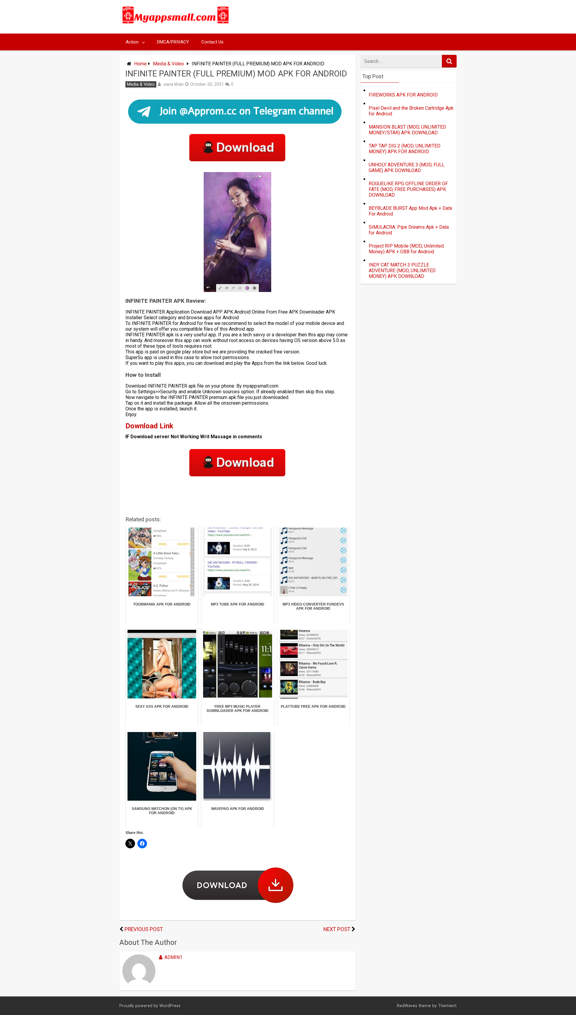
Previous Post (143, 929)
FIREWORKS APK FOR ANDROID (403, 95)
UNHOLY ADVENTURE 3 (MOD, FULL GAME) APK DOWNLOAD (407, 167)
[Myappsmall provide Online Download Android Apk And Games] (175, 24)
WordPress (170, 1005)
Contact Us (212, 42)
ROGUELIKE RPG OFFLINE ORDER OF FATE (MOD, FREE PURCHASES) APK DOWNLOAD (408, 189)
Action (132, 42)
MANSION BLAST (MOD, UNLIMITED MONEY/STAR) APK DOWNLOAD (407, 129)
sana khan (174, 84)
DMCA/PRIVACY (173, 42)
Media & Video (168, 64)
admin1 (173, 957)
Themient (447, 1005)
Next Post (336, 929)
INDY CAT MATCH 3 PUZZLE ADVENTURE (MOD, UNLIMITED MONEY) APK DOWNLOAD (402, 270)
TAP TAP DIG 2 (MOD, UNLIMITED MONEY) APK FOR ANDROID (404, 148)
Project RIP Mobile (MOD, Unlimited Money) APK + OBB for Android (406, 248)
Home (140, 64)
